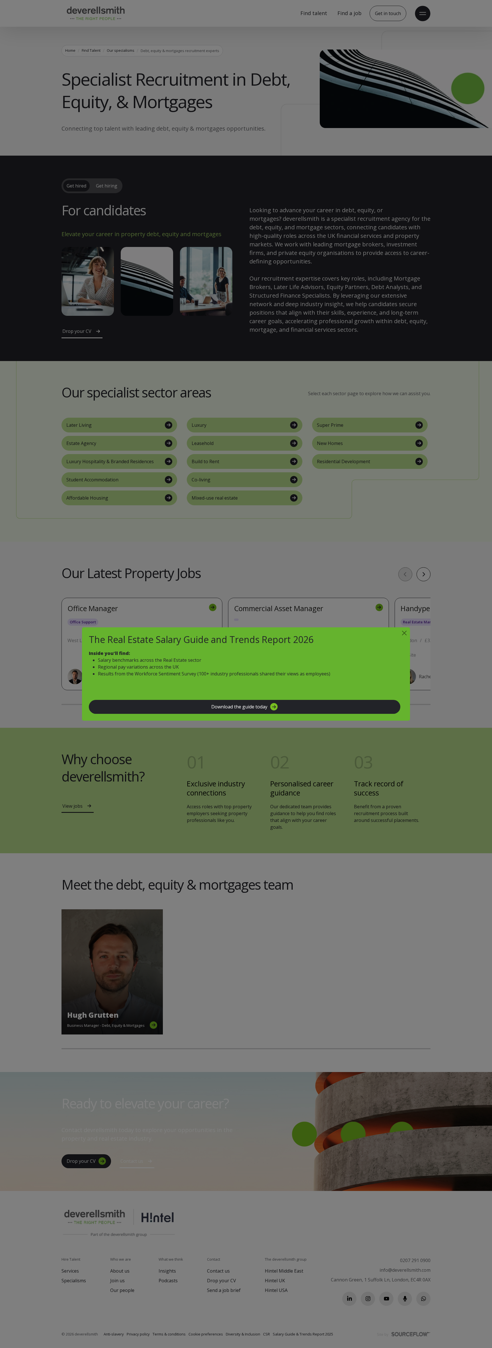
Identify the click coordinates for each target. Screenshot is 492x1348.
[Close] (404, 633)
